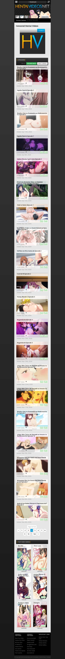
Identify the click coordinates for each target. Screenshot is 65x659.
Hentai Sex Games (20, 651)
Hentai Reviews (43, 641)
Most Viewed (42, 63)
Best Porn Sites (19, 638)
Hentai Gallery (42, 645)
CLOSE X (41, 30)
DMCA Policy (43, 657)
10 (28, 534)
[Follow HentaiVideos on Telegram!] (17, 17)
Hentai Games (19, 646)
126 (34, 534)
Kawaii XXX (45, 17)
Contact (49, 657)
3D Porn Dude (31, 651)
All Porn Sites (18, 642)
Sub (45, 83)
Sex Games (18, 648)
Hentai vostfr (30, 642)
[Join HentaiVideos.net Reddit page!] (26, 17)
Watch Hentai (30, 640)
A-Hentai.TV (18, 644)
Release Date (31, 63)
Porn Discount (31, 648)
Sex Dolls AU (30, 653)
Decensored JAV (31, 638)
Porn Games (18, 653)
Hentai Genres (43, 643)
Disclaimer (36, 657)
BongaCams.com (31, 644)
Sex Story (29, 646)
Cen (41, 83)
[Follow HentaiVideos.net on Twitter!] (22, 17)
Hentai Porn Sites (20, 640)
